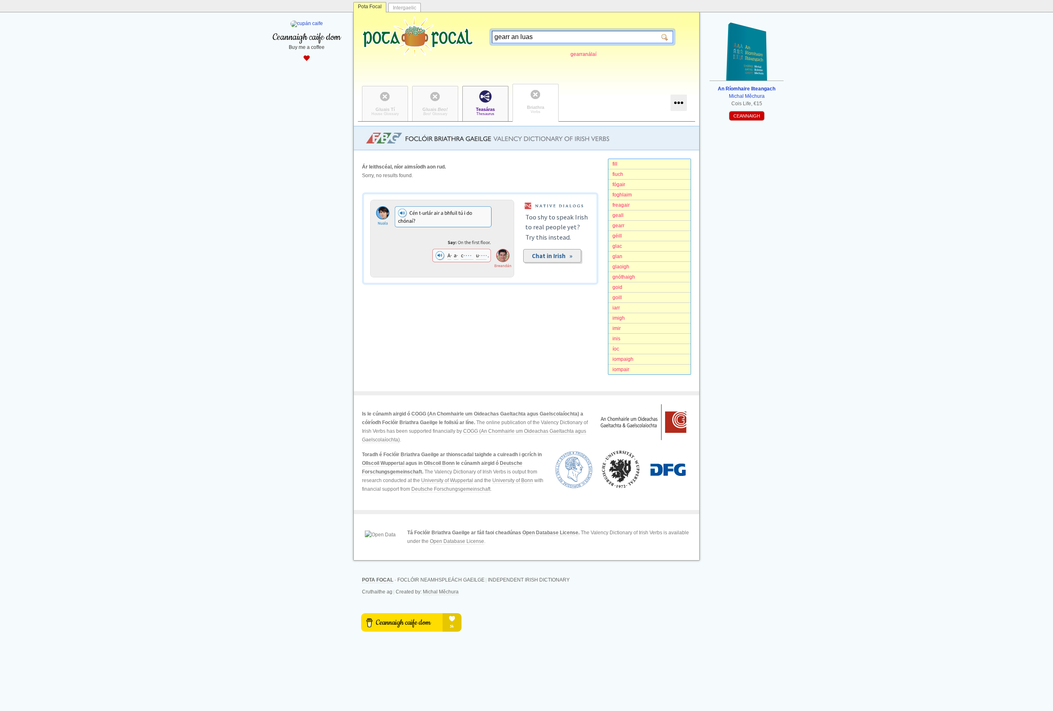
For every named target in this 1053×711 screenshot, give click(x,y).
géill (617, 236)
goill (617, 297)
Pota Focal (370, 6)
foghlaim (622, 195)
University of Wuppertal (447, 480)
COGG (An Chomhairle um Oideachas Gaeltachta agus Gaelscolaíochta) (495, 414)
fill (614, 164)
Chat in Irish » (552, 256)
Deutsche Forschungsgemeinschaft (450, 489)
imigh (618, 318)
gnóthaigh (623, 277)
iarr (616, 308)
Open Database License (550, 533)
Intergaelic (404, 8)
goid (617, 287)
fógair (618, 184)
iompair (620, 369)
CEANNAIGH (746, 115)
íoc (615, 349)
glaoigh (620, 267)
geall (618, 215)
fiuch (617, 174)
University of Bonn (512, 480)
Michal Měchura (441, 592)
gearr (618, 226)
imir (616, 328)
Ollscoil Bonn (439, 463)
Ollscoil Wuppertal (383, 463)
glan (617, 256)
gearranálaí (583, 54)
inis (616, 339)
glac (617, 246)
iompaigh (622, 359)
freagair (621, 205)
